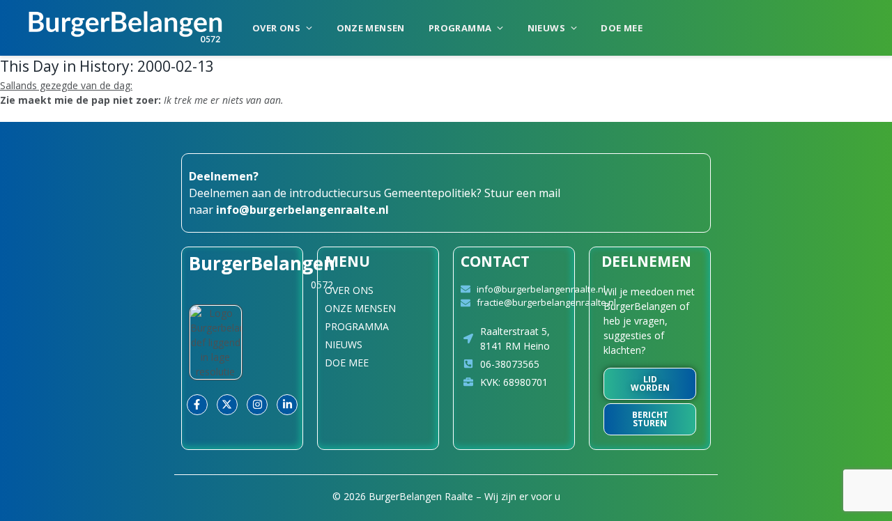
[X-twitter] (227, 404)
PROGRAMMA (460, 28)
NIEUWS (546, 28)
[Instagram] (257, 404)
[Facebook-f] (197, 404)
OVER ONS (276, 28)
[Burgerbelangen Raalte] (125, 28)
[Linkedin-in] (287, 404)
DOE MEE (622, 28)
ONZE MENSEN (371, 28)
